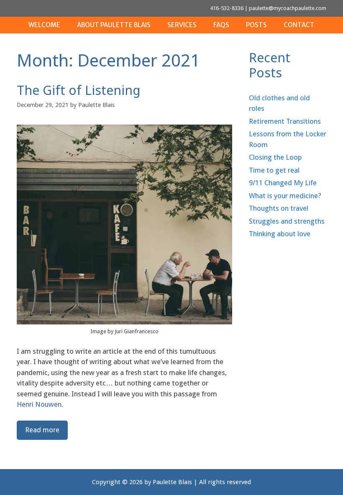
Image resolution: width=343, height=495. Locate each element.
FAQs (221, 25)
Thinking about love (279, 234)
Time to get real (274, 170)
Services (182, 25)
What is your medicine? (285, 195)
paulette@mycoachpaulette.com (287, 8)
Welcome (44, 25)
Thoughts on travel (278, 208)
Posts (256, 25)
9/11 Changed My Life (283, 183)
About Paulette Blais (114, 25)
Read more (42, 430)
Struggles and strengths (287, 221)
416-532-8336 (226, 8)
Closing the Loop (275, 157)
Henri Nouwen (39, 404)
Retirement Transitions (285, 121)
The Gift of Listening (79, 90)
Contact (299, 25)
